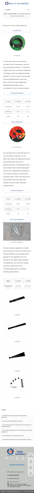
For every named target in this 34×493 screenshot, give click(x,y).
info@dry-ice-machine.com (16, 471)
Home (5, 13)
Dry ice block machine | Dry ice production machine (16, 439)
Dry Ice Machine (28, 491)
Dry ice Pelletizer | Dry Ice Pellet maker (13, 435)
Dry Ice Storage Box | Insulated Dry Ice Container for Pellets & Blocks (16, 425)
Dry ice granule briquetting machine (12, 421)
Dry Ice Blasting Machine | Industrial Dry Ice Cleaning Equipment (16, 431)
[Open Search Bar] (28, 10)
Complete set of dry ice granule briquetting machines (13, 416)
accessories (12, 13)
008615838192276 (14, 475)
